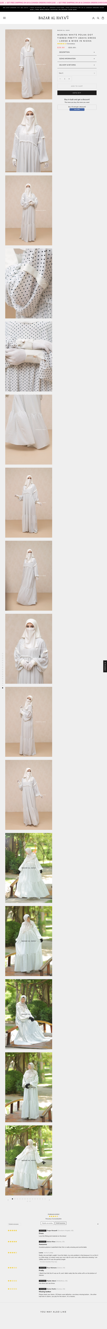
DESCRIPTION (64, 52)
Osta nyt (77, 93)
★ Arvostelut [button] (105, 666)
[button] (62, 44)
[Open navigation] (4, 18)
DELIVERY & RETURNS (67, 65)
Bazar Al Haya (63, 30)
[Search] (98, 18)
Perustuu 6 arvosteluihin (54, 1219)
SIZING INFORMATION (67, 59)
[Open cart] (103, 18)
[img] (12, 1230)
